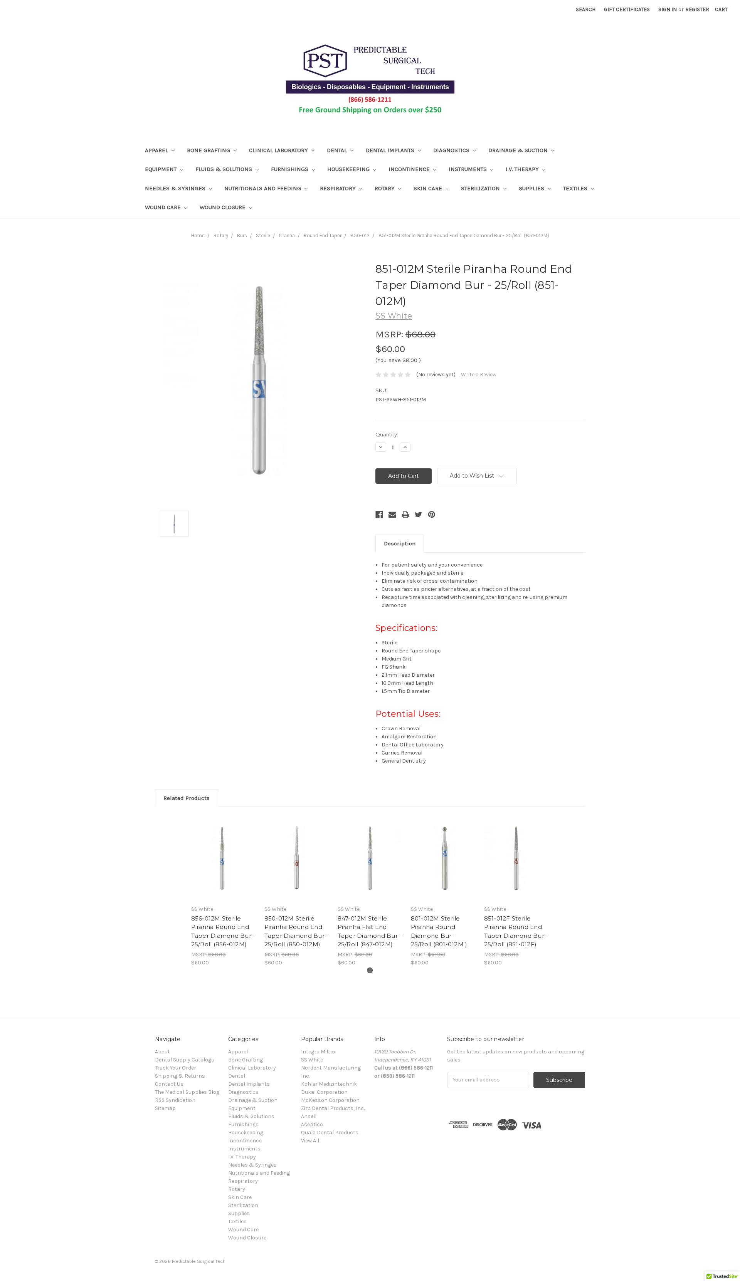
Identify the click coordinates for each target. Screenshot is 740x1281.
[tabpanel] (223, 891)
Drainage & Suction (518, 150)
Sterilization (481, 188)
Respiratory (338, 188)
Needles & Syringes (176, 188)
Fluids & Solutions (224, 169)
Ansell (308, 1116)
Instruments (468, 169)
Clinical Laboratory (279, 150)
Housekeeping (349, 169)
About (162, 1051)
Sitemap (165, 1108)
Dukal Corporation (324, 1092)
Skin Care (429, 188)
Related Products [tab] (186, 798)
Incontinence (409, 169)
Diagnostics (452, 150)
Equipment (161, 169)
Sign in (667, 9)
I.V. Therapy (523, 169)
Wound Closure (223, 207)
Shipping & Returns (180, 1076)
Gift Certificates (627, 9)
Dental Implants (391, 150)
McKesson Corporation (330, 1100)
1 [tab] (370, 970)
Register (697, 9)
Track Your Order (175, 1068)
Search (585, 9)
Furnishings (290, 169)
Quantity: (386, 434)
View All (310, 1140)
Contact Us (169, 1084)
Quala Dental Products (329, 1132)
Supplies (532, 188)
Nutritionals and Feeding (263, 188)
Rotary (385, 188)
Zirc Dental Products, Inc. (333, 1108)
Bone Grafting (209, 150)
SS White (312, 1059)
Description (399, 543)
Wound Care (163, 207)
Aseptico (312, 1124)
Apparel (157, 150)
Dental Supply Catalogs (184, 1059)
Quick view (223, 858)
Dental (337, 150)
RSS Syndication (175, 1100)
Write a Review (478, 374)
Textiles (576, 188)
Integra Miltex (318, 1051)
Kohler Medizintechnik (329, 1084)
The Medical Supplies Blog (187, 1092)
